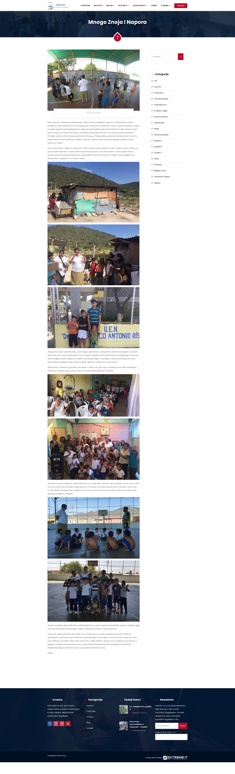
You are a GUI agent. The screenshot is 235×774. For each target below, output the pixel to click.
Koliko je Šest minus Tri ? (165, 732)
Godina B (158, 146)
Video (154, 5)
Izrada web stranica (153, 757)
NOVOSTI (98, 5)
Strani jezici (159, 92)
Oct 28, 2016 (95, 112)
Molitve (157, 183)
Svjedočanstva (160, 104)
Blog (88, 722)
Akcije (156, 128)
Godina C (158, 152)
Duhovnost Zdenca (162, 176)
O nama (165, 5)
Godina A (158, 140)
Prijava (182, 726)
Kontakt (180, 6)
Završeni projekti (161, 98)
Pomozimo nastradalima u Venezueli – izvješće (138, 724)
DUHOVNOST (139, 5)
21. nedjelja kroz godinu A (140, 707)
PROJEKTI (122, 5)
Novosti (157, 86)
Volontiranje (159, 122)
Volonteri (158, 164)
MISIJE (109, 5)
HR (155, 80)
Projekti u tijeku (160, 110)
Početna (85, 5)
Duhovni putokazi (161, 134)
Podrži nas (91, 711)
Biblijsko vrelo (160, 170)
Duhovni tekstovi (161, 116)
